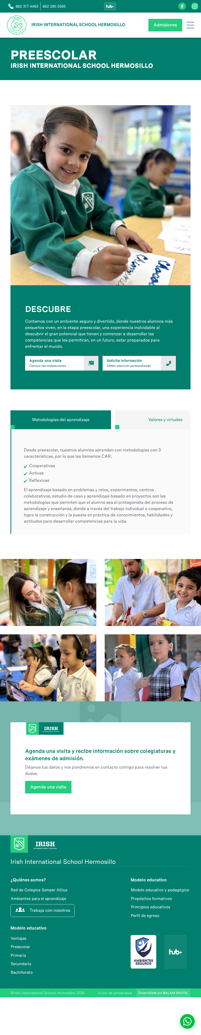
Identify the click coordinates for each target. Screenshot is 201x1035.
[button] (190, 25)
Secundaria (21, 963)
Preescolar (20, 946)
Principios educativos (150, 907)
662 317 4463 (27, 6)
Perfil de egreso (145, 915)
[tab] (60, 419)
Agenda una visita (48, 787)
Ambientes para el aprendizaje (38, 898)
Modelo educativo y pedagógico (160, 890)
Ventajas (18, 938)
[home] (16, 25)
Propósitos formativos (151, 898)
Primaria (18, 955)
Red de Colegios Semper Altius (39, 890)
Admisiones (165, 25)
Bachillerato (22, 972)
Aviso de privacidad (115, 993)
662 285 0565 (54, 6)
